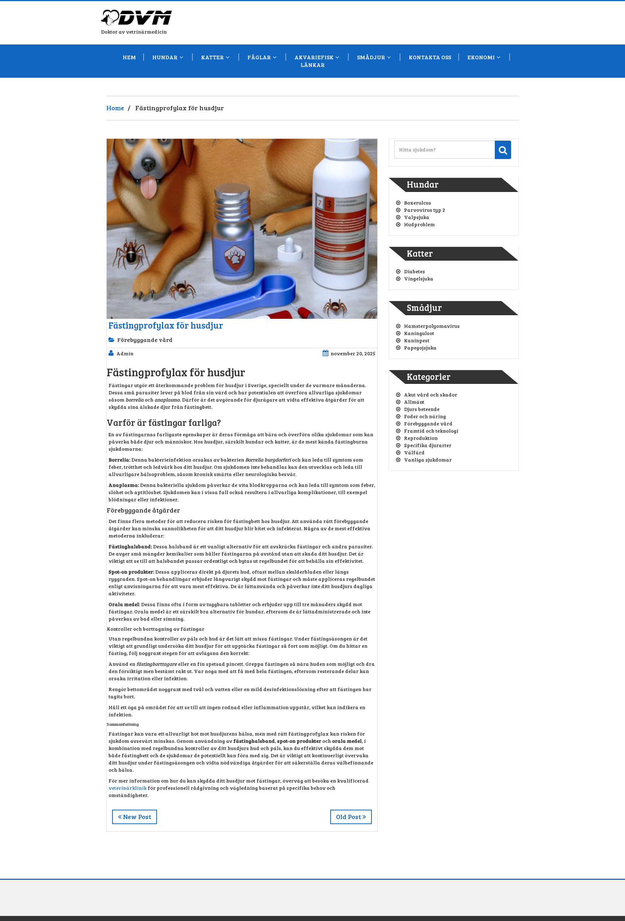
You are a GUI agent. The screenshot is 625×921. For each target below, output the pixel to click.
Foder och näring (425, 416)
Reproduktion (421, 437)
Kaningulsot (419, 333)
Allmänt (414, 401)
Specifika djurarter (427, 445)
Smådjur (371, 57)
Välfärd (414, 452)
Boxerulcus (417, 202)
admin (124, 353)
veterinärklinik (127, 787)
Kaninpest (416, 340)
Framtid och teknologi (431, 430)
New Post (136, 816)
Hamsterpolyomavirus (432, 325)
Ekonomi (481, 57)
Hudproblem (419, 224)
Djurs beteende (421, 409)
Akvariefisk (313, 57)
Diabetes (414, 271)
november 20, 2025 (353, 353)
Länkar (313, 64)
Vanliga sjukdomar (428, 459)
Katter (212, 57)
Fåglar (259, 57)
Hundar (165, 57)
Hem (129, 57)
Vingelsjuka (418, 278)
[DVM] (137, 15)
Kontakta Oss (430, 57)
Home (115, 107)
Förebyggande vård (145, 339)
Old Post (349, 816)
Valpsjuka (416, 217)
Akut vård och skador (430, 394)
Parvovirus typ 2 (424, 209)
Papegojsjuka (420, 347)
